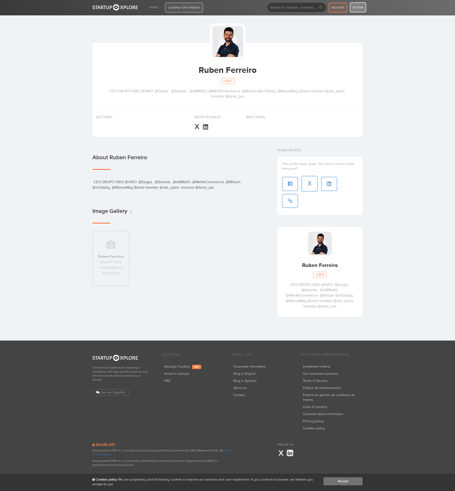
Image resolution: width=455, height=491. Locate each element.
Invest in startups (177, 373)
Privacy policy (313, 421)
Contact (239, 395)
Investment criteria (316, 366)
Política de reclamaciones (322, 388)
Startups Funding (181, 366)
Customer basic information (323, 414)
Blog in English (244, 373)
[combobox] (296, 7)
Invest (153, 7)
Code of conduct (315, 407)
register (338, 7)
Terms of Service (315, 381)
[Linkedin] (205, 127)
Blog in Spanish (245, 381)
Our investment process (320, 373)
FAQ (167, 381)
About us (240, 388)
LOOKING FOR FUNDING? (184, 7)
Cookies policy (314, 428)
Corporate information (249, 366)
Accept (343, 481)
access (358, 7)
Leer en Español (112, 392)
